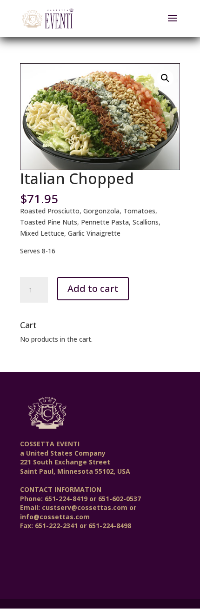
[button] (165, 78)
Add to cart (93, 288)
